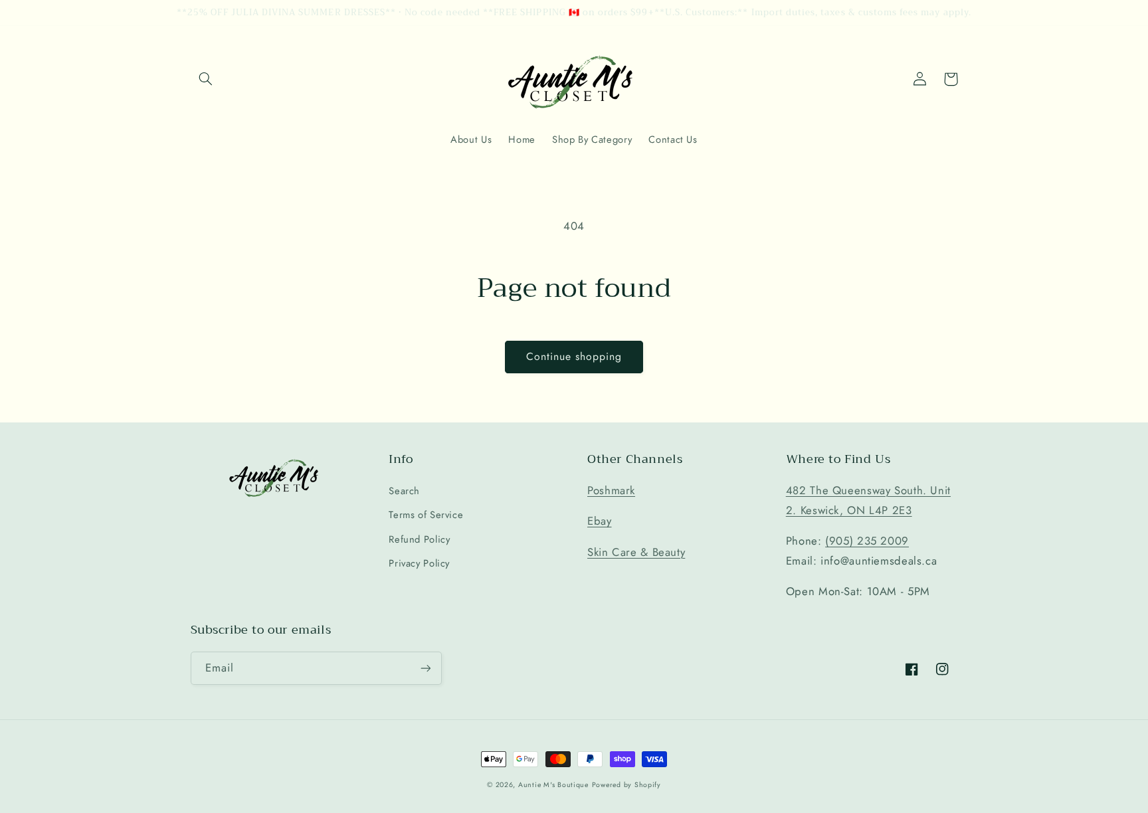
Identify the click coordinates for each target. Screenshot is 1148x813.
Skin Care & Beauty (636, 552)
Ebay (599, 521)
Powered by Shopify (626, 785)
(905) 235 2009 (867, 541)
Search (404, 491)
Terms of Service (426, 514)
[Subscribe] (425, 668)
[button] (206, 79)
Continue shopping (574, 356)
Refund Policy (419, 539)
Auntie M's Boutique (553, 785)
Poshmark (611, 490)
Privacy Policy (419, 563)
